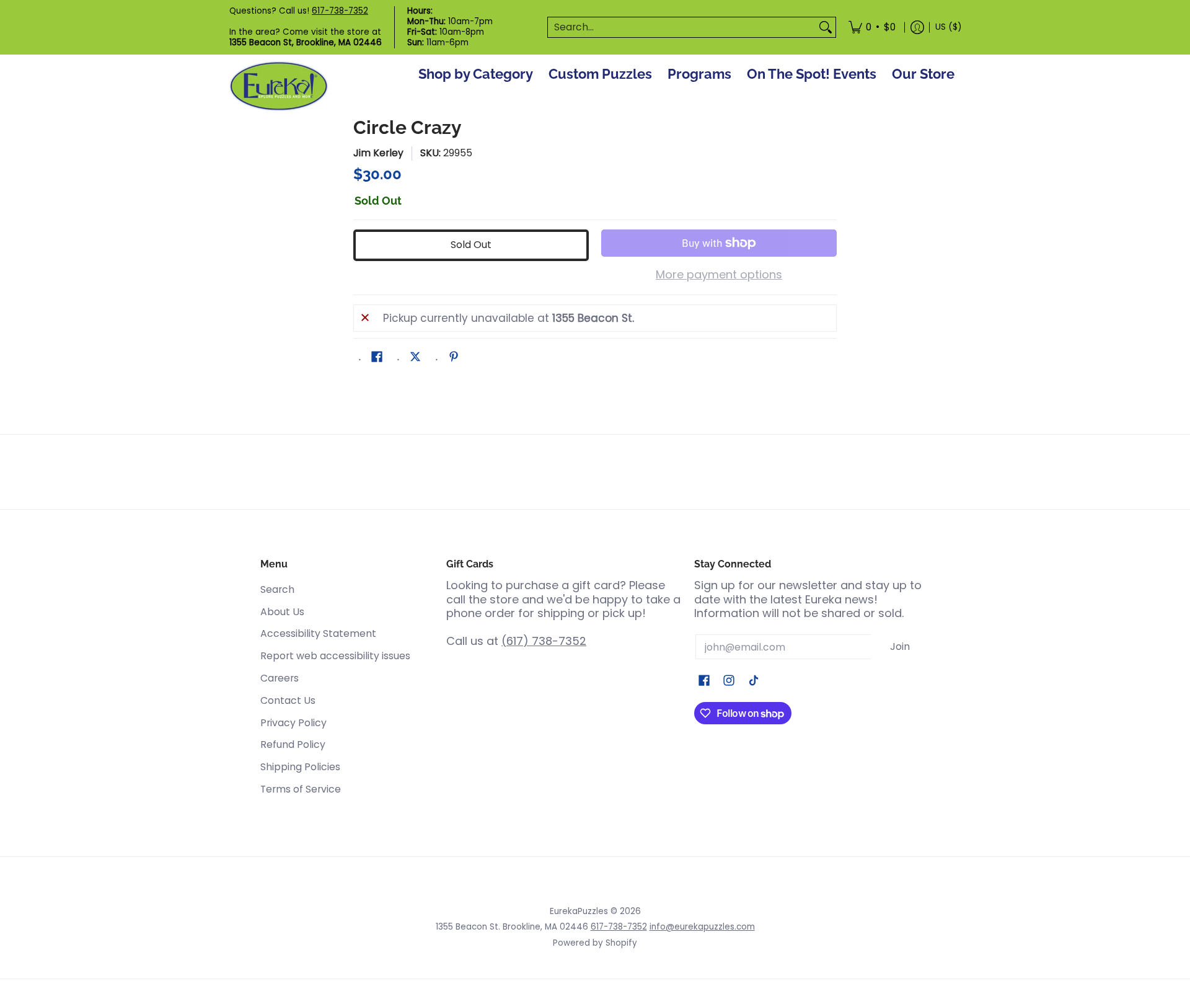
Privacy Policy (293, 723)
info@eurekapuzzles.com (702, 927)
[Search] (825, 27)
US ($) (948, 27)
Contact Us (287, 700)
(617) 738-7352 (543, 641)
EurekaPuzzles (579, 911)
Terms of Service (300, 789)
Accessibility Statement (318, 633)
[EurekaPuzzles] (278, 86)
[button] (377, 358)
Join (900, 646)
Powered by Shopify (595, 943)
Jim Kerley (378, 153)
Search (277, 589)
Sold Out (471, 245)
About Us (282, 612)
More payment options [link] (719, 275)
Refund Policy (292, 744)
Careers (279, 678)
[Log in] (917, 27)
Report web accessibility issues (335, 656)
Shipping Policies (300, 767)
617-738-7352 (340, 11)
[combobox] (682, 27)
